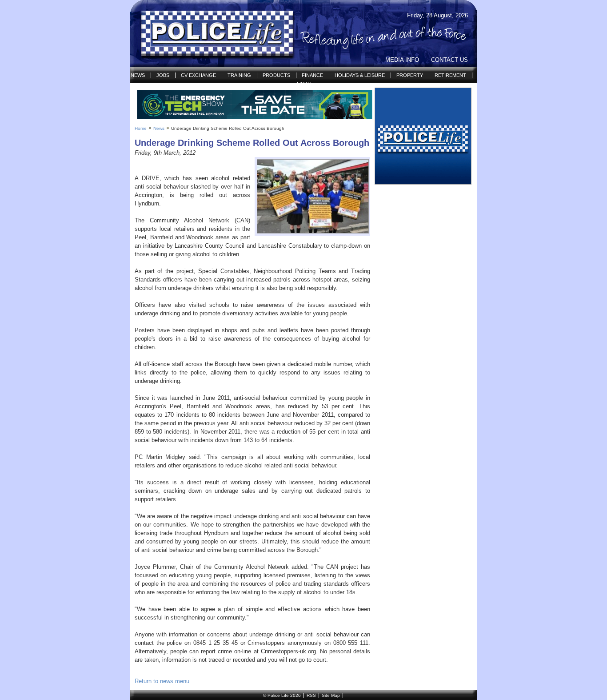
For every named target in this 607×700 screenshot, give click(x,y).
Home (141, 128)
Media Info (402, 59)
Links (304, 83)
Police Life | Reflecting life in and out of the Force (211, 34)
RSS (311, 695)
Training (239, 75)
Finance (312, 75)
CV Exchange (198, 75)
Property (409, 75)
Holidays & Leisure (360, 75)
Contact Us (449, 59)
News (138, 75)
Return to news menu (162, 681)
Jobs (162, 75)
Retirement (450, 75)
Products (276, 75)
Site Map (331, 695)
